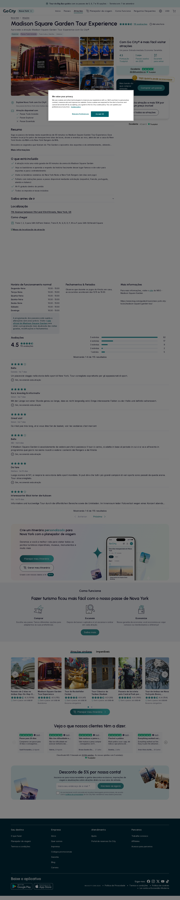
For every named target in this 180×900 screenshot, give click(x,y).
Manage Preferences (80, 114)
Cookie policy (76, 107)
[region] (91, 105)
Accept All (100, 114)
